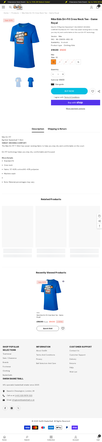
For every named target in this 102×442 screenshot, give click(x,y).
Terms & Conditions (71, 97)
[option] (24, 45)
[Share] (98, 91)
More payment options (75, 108)
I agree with (59, 97)
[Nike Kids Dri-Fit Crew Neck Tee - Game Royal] (51, 295)
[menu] (3, 7)
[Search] (10, 7)
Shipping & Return (57, 128)
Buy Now (69, 91)
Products (15, 13)
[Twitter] (18, 408)
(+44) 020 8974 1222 (23, 395)
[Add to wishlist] (63, 328)
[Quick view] (63, 281)
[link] (93, 91)
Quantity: (55, 69)
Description (38, 128)
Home (6, 13)
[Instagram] (11, 408)
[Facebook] (5, 408)
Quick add (47, 328)
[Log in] (91, 7)
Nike (60, 36)
